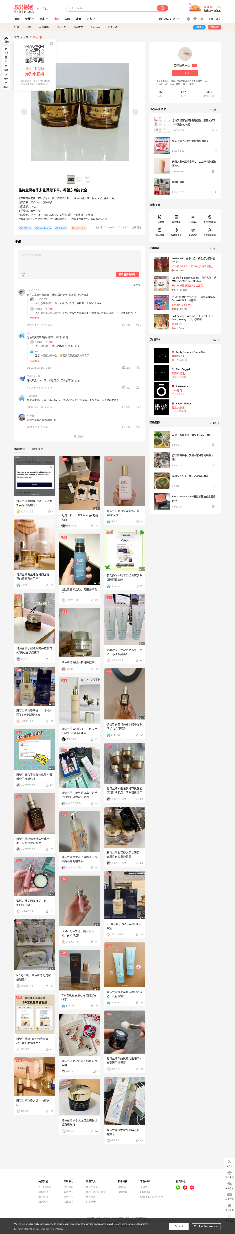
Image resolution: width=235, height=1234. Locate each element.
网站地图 (43, 1201)
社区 (16, 27)
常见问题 (68, 1186)
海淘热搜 (122, 1191)
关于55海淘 (44, 1186)
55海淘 (24, 8)
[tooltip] (35, 65)
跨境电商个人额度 (95, 1191)
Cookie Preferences (206, 1226)
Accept (179, 1226)
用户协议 (43, 1196)
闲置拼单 (78, 27)
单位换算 (176, 222)
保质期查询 (176, 235)
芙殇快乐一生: (41, 309)
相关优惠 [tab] (37, 449)
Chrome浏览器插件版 (151, 1196)
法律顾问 (68, 1201)
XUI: (37, 351)
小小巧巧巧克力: (42, 299)
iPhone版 (145, 1191)
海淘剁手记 (80, 228)
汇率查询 (193, 222)
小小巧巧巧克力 (34, 290)
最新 (29, 27)
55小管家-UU (33, 376)
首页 (16, 37)
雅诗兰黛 (27, 228)
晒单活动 (113, 27)
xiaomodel (32, 395)
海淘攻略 (44, 27)
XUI (28, 333)
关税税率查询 (210, 222)
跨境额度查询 (210, 235)
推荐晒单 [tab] (19, 449)
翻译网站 (160, 235)
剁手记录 (61, 27)
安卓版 (143, 1186)
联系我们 (68, 1191)
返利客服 (68, 1196)
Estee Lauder (44, 228)
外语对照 (193, 235)
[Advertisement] (185, 542)
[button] (44, 8)
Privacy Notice (56, 1229)
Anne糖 (30, 415)
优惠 (28, 19)
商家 (42, 19)
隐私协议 (43, 1191)
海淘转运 (95, 27)
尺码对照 (160, 222)
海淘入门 (122, 1186)
